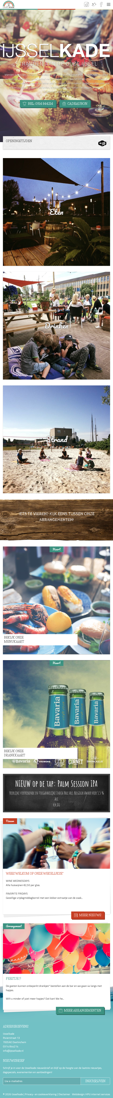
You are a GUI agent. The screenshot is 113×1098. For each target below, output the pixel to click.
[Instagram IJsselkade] (86, 4)
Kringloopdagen (20, 877)
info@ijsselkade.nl (13, 1051)
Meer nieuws (90, 915)
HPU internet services (97, 1094)
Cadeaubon (77, 104)
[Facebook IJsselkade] (101, 4)
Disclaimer (64, 1094)
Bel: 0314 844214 (40, 104)
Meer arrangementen (82, 1010)
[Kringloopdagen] (56, 845)
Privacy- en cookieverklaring (40, 1094)
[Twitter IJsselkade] (94, 4)
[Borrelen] (56, 948)
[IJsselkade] (8, 4)
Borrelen (14, 978)
